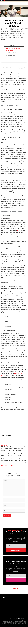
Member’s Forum (6, 610)
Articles (4, 600)
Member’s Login (6, 607)
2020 (18, 230)
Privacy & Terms (8, 618)
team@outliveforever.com (18, 618)
